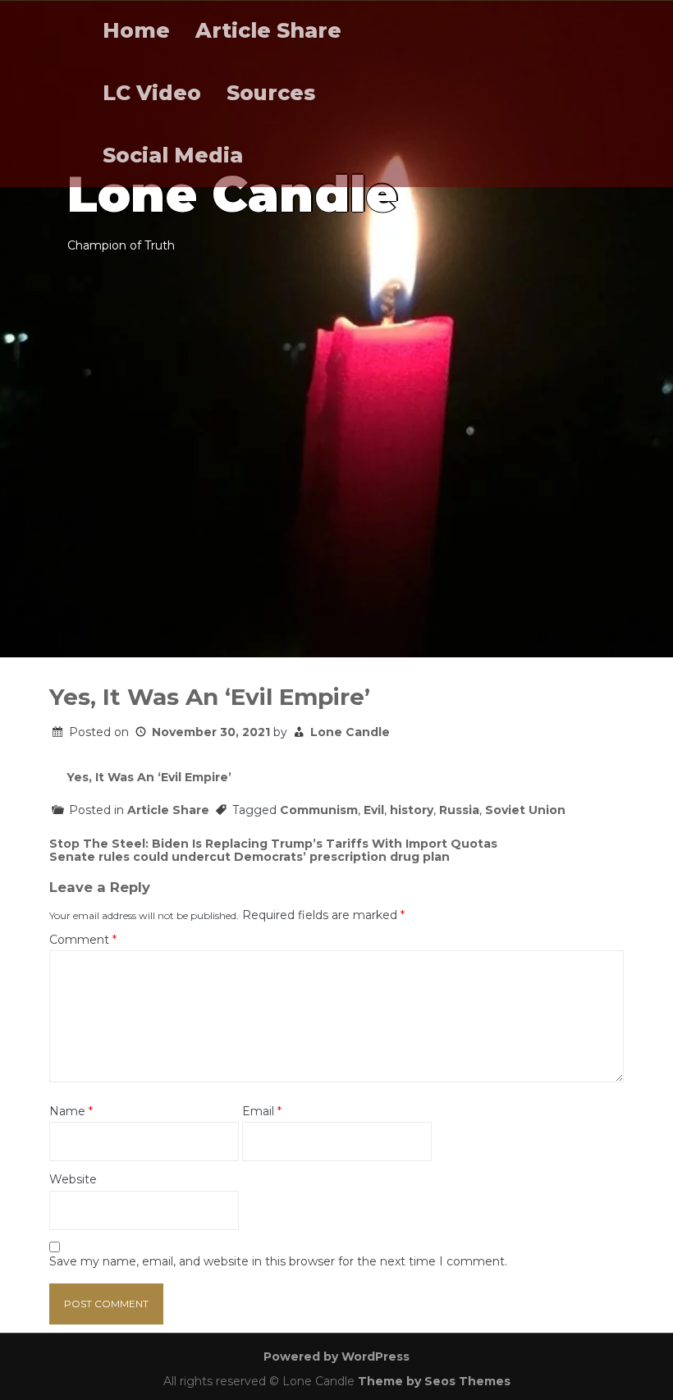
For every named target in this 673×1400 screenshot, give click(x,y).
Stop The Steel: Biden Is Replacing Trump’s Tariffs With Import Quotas (273, 843)
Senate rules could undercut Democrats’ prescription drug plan (249, 856)
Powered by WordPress (336, 1356)
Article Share (268, 30)
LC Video (152, 92)
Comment (83, 940)
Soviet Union (525, 810)
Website (73, 1180)
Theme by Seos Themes (434, 1381)
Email (262, 1112)
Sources (271, 92)
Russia (459, 810)
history (411, 810)
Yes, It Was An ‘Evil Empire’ (148, 777)
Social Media (173, 155)
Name (71, 1112)
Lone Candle (350, 732)
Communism (319, 810)
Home (136, 30)
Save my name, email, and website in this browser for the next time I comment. (278, 1262)
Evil (374, 810)
